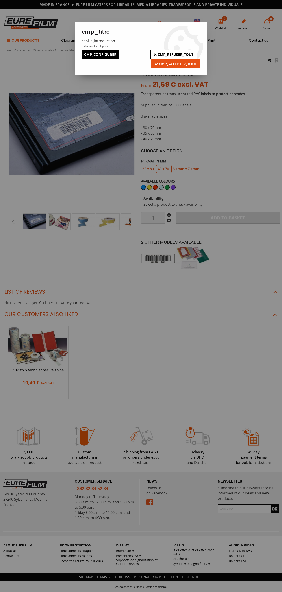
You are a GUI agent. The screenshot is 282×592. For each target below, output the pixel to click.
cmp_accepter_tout (177, 63)
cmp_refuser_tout (175, 54)
